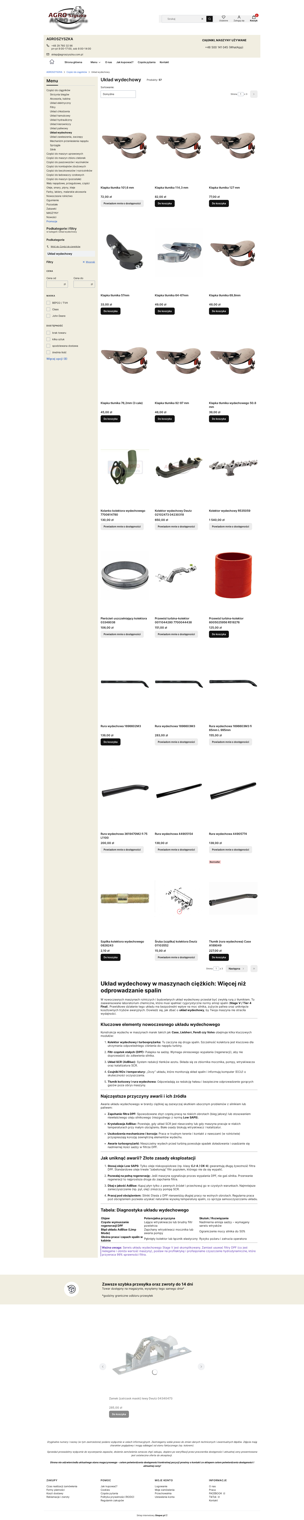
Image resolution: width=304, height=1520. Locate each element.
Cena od (51, 278)
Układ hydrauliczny (61, 119)
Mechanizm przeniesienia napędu (69, 140)
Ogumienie (52, 200)
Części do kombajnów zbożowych (66, 166)
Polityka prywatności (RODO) (117, 1496)
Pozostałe (52, 204)
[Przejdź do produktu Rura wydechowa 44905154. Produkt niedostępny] (179, 790)
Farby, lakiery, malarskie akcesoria (66, 191)
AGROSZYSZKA (54, 72)
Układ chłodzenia (60, 111)
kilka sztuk (58, 339)
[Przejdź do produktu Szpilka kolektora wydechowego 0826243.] (125, 898)
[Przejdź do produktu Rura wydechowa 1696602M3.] (125, 683)
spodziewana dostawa (65, 345)
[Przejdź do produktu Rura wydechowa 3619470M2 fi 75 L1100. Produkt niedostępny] (125, 790)
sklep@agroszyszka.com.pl (67, 54)
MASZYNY (52, 212)
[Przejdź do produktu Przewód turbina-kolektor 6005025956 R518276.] (233, 575)
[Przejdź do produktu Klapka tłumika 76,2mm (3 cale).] (125, 360)
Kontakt (213, 1500)
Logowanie (161, 1486)
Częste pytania (109, 1493)
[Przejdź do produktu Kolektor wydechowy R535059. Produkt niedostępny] (233, 467)
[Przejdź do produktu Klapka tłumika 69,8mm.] (233, 252)
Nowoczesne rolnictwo (59, 195)
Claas (55, 309)
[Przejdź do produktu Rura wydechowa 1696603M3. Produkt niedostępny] (179, 683)
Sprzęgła (55, 145)
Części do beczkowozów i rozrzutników (69, 170)
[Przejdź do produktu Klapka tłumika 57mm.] (125, 252)
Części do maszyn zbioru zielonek (66, 157)
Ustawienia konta (165, 1496)
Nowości (51, 217)
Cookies (105, 1489)
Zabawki (51, 208)
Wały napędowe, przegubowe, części (68, 183)
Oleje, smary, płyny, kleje (60, 187)
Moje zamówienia (165, 1489)
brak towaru (59, 332)
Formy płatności (55, 1489)
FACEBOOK (216, 1493)
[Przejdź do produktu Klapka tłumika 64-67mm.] (179, 252)
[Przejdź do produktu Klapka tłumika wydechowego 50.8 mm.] (233, 360)
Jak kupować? (109, 1486)
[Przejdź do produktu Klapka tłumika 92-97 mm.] (179, 360)
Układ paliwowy (59, 128)
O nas (212, 1486)
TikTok (213, 1496)
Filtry (53, 107)
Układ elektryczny (60, 102)
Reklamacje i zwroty (57, 1496)
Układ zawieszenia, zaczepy (66, 136)
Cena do (78, 278)
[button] (209, 19)
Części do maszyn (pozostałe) (63, 179)
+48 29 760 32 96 (62, 45)
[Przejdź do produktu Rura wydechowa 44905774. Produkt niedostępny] (233, 790)
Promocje (51, 221)
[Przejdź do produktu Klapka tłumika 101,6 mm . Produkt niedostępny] (125, 144)
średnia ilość (59, 352)
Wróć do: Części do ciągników (65, 246)
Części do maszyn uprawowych (64, 153)
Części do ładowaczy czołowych (65, 174)
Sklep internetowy (151, 1515)
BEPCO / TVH (60, 302)
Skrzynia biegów (59, 94)
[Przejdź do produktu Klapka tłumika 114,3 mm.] (179, 144)
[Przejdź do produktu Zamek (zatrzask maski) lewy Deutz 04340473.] (152, 1355)
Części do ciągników (76, 72)
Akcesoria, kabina (60, 98)
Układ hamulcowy (60, 115)
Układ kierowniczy (60, 124)
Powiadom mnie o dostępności (122, 203)
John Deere (58, 315)
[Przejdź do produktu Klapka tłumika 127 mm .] (233, 144)
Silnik (53, 149)
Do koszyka (165, 203)
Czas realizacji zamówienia (61, 1486)
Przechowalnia (163, 1493)
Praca (212, 1489)
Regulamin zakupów (112, 1500)
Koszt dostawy (54, 1493)
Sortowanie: (107, 87)
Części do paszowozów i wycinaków (67, 162)
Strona (234, 94)
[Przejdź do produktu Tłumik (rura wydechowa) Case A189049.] (233, 898)
